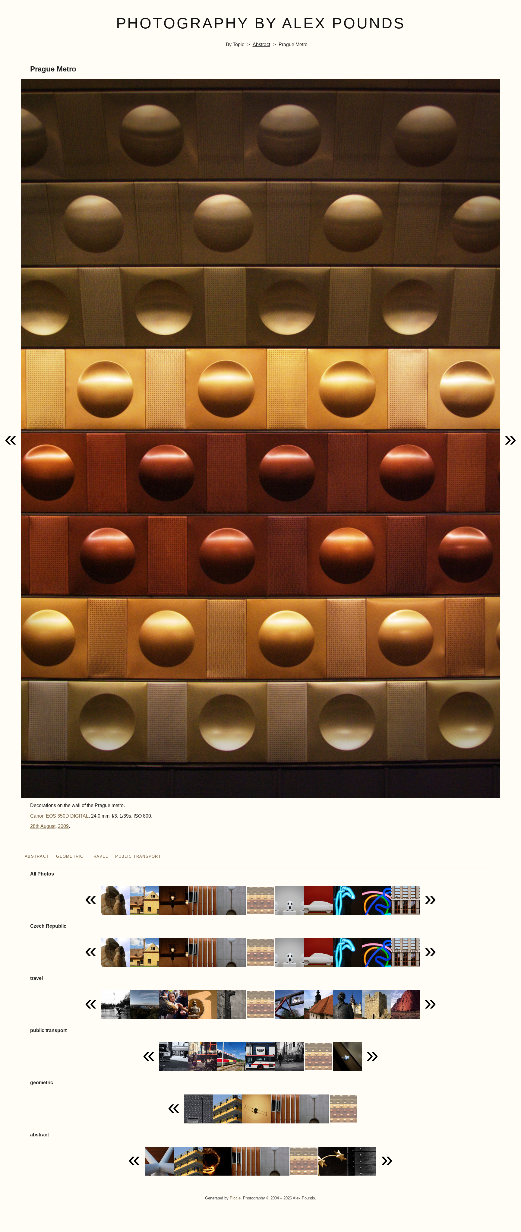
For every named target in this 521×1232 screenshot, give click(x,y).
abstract (261, 44)
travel (99, 856)
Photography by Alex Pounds (260, 23)
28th (34, 826)
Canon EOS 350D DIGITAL (59, 816)
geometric (70, 856)
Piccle (235, 1198)
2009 (63, 826)
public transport (138, 856)
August (47, 826)
